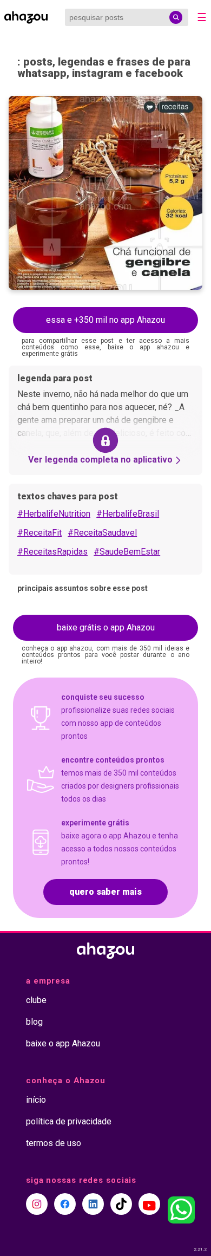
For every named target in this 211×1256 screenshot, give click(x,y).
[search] (175, 17)
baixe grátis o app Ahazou (106, 627)
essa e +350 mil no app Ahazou (105, 320)
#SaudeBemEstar (127, 551)
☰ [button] (202, 17)
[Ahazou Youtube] (149, 1204)
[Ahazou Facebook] (65, 1204)
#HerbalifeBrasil (127, 514)
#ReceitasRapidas (52, 551)
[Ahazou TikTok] (121, 1204)
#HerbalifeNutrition (53, 514)
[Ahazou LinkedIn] (93, 1204)
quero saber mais (105, 892)
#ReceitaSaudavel (102, 533)
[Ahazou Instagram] (37, 1204)
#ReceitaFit (39, 533)
